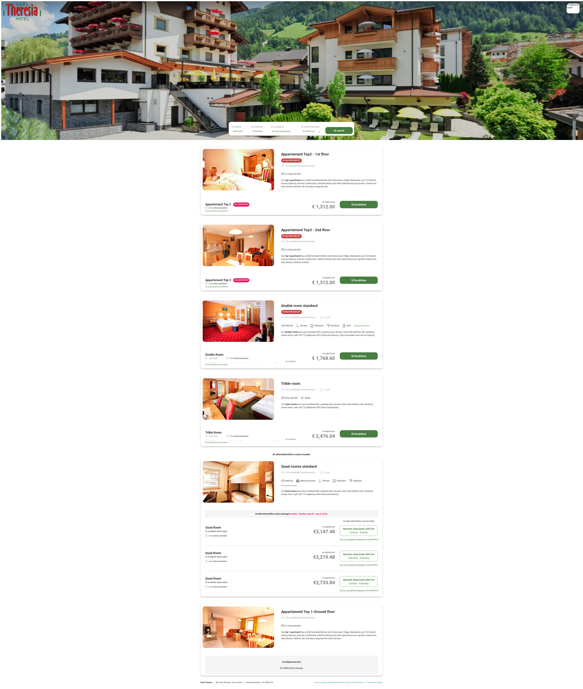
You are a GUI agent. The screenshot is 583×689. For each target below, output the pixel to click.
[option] (573, 10)
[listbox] (573, 8)
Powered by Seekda (375, 682)
